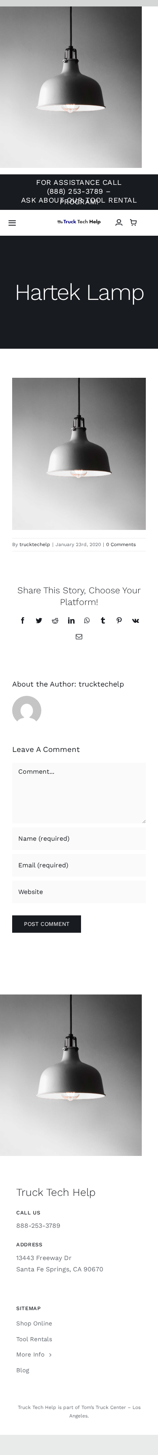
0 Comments (121, 544)
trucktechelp (34, 544)
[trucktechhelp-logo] (78, 222)
